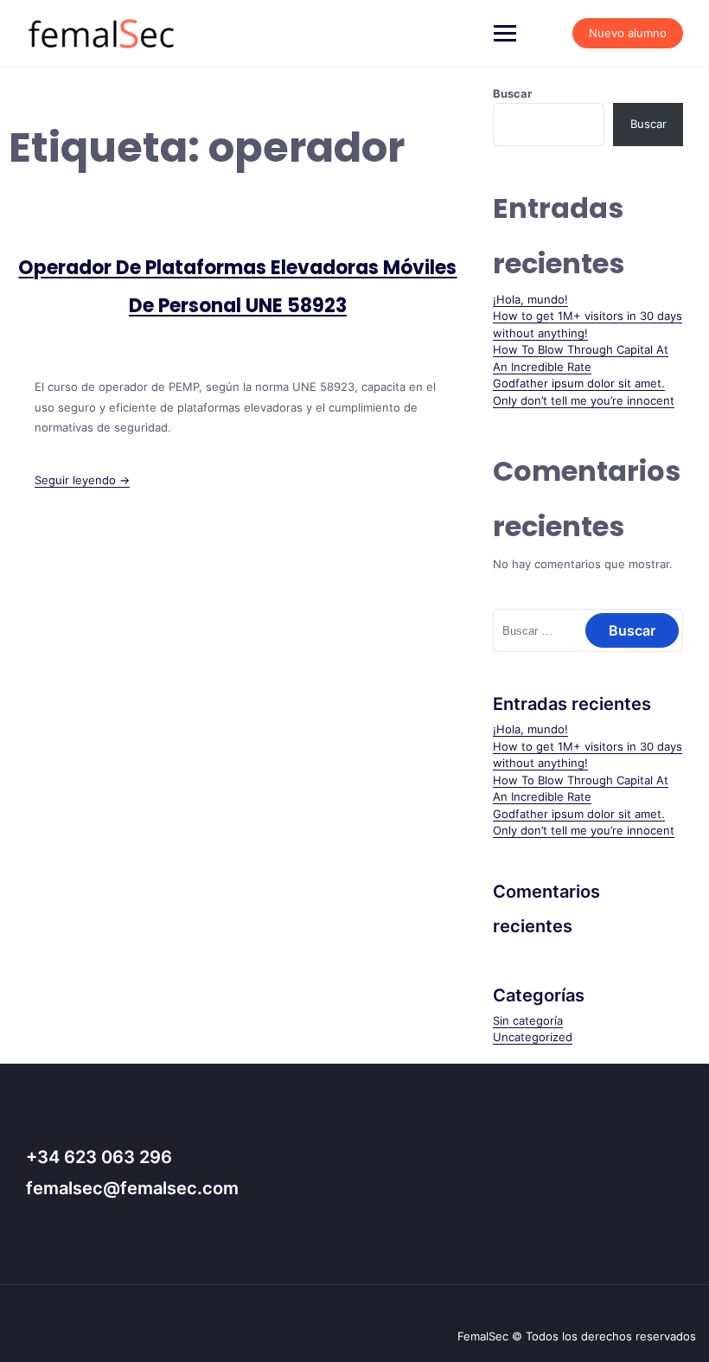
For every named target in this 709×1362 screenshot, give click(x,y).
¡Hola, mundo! (530, 299)
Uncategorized (532, 1037)
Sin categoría (528, 1020)
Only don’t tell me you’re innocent (583, 400)
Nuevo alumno (628, 33)
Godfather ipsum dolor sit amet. (579, 383)
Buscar (512, 93)
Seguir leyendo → (82, 480)
